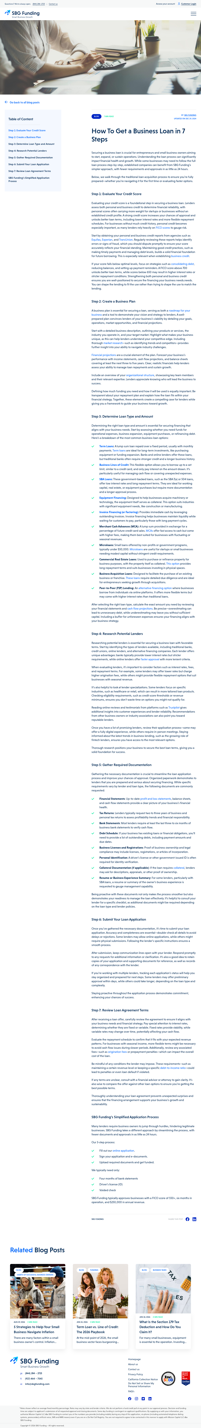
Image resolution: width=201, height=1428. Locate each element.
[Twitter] (143, 1399)
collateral (179, 867)
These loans (133, 578)
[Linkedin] (150, 1399)
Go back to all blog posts (25, 102)
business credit (180, 256)
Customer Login (188, 4)
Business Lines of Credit (113, 464)
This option (172, 563)
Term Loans (106, 446)
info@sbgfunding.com (37, 1383)
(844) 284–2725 (39, 4)
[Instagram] (136, 1399)
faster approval (150, 659)
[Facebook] (129, 1399)
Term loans (119, 450)
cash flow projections (140, 608)
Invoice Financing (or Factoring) (118, 512)
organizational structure (140, 375)
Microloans (136, 549)
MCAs (149, 530)
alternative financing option (155, 588)
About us (133, 1364)
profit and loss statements (155, 798)
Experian (107, 239)
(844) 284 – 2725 (33, 1373)
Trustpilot (173, 707)
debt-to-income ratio (172, 1068)
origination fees (117, 1051)
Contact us (53, 4)
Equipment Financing (112, 497)
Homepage (134, 1359)
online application (123, 1150)
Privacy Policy (135, 1374)
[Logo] (22, 14)
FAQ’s (131, 1391)
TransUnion (126, 239)
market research (113, 343)
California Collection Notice (143, 1379)
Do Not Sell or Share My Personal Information (141, 1385)
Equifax (96, 239)
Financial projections (104, 355)
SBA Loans (105, 479)
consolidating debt (182, 264)
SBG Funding (190, 115)
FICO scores (163, 227)
